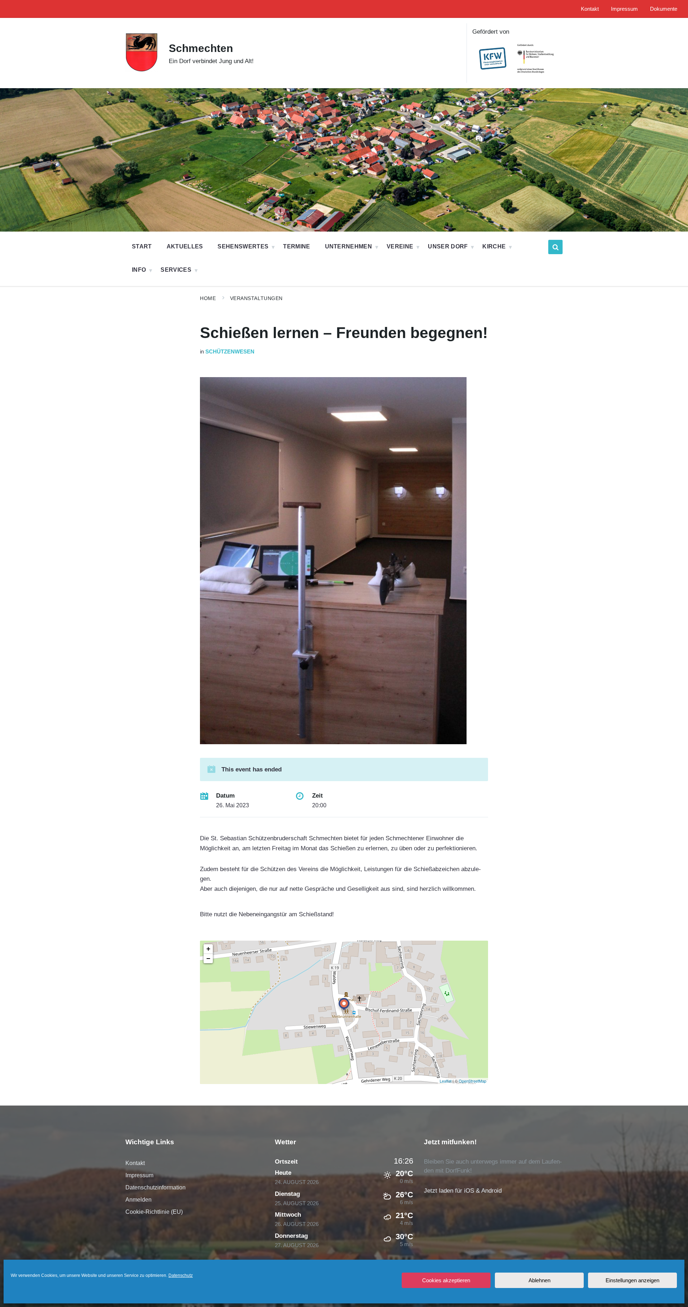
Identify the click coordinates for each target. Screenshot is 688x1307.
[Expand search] (555, 247)
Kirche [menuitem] (494, 246)
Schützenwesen (229, 352)
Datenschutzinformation (155, 1187)
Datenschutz (180, 1275)
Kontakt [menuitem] (590, 9)
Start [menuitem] (142, 246)
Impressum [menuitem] (624, 9)
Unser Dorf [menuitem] (448, 246)
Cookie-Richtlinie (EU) (154, 1212)
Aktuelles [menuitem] (185, 246)
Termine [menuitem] (296, 246)
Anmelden (138, 1200)
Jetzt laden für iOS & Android (463, 1190)
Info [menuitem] (139, 270)
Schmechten (201, 48)
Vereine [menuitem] (400, 246)
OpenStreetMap (472, 1081)
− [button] (208, 958)
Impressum (139, 1175)
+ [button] (208, 948)
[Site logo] (141, 70)
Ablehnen (539, 1280)
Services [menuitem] (176, 270)
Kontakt (135, 1163)
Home (208, 298)
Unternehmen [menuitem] (348, 246)
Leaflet (446, 1081)
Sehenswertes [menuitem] (243, 246)
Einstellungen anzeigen (632, 1280)
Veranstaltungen (256, 298)
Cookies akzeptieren (446, 1280)
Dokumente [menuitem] (663, 9)
